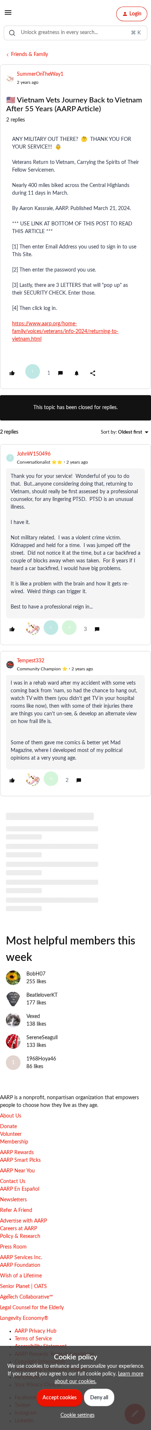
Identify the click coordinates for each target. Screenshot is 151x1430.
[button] (8, 15)
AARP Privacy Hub (35, 1331)
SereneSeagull (42, 1037)
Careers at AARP (18, 1228)
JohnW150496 (34, 454)
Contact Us (12, 1181)
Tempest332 (30, 660)
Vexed (33, 1016)
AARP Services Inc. (21, 1257)
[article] (75, 544)
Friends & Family (29, 54)
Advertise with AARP (23, 1221)
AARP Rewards (17, 1152)
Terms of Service (33, 1338)
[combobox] (75, 33)
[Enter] (12, 33)
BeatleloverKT (42, 995)
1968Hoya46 (41, 1059)
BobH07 (35, 974)
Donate (8, 1126)
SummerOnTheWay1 (40, 74)
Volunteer (11, 1134)
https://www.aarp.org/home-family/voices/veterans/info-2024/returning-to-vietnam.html (65, 331)
